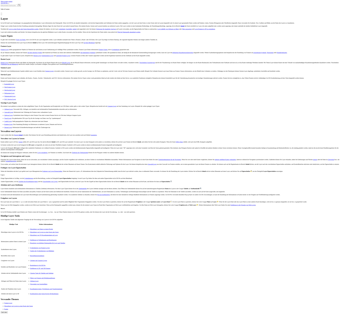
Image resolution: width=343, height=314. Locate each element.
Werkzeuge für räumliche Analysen (106, 29)
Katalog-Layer (8, 124)
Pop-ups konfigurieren (103, 194)
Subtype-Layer (8, 115)
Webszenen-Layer (9, 93)
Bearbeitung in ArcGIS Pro (37, 265)
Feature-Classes (103, 49)
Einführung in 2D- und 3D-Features (40, 268)
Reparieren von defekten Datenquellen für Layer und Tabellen (47, 243)
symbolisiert (62, 29)
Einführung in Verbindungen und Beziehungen (43, 240)
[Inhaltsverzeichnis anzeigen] (1, 14)
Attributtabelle (83, 188)
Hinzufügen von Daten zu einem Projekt (41, 229)
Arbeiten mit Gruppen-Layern (38, 260)
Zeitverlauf (331, 159)
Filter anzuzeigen (187, 29)
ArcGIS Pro (4, 3)
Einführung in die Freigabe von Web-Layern (243, 205)
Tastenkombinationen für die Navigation (169, 159)
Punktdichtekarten (282, 52)
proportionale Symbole (259, 52)
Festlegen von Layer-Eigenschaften (52, 171)
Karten (6, 309)
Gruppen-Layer (112, 106)
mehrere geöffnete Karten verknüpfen (225, 159)
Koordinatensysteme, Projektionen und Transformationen (46, 289)
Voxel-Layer (7, 118)
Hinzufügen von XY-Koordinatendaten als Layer (44, 235)
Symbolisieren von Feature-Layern (40, 248)
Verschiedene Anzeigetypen (147, 62)
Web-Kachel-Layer (9, 90)
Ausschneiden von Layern (50, 181)
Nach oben (4, 312)
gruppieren (94, 135)
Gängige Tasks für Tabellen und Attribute (41, 273)
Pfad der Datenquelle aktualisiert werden (128, 32)
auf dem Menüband (89, 42)
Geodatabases (116, 49)
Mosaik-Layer (66, 62)
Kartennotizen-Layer (47, 55)
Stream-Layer (37, 55)
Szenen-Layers (49, 71)
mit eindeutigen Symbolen (87, 52)
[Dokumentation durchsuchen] (19, 5)
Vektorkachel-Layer (9, 96)
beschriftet (69, 29)
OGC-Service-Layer (10, 99)
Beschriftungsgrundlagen (37, 256)
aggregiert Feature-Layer (63, 55)
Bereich (18, 135)
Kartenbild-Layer (9, 84)
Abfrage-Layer (8, 109)
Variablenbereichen (11, 161)
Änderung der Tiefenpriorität (80, 152)
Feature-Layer (5, 49)
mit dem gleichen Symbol (35, 52)
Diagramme (270, 52)
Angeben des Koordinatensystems (28, 181)
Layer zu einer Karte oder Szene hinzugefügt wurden (23, 29)
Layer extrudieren (42, 152)
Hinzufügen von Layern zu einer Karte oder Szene (44, 232)
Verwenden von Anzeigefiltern (38, 284)
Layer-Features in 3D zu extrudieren (205, 29)
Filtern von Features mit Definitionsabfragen (42, 278)
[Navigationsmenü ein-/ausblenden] (8, 3)
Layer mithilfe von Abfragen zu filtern (168, 29)
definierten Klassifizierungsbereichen (182, 52)
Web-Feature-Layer (9, 87)
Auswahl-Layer (8, 112)
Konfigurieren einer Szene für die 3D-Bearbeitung (44, 294)
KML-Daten (179, 142)
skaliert (75, 29)
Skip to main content (6, 1)
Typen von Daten (21, 39)
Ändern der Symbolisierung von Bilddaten (42, 251)
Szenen (20, 142)
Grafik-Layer (8, 121)
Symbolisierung (28, 178)
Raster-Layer (4, 62)
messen (315, 159)
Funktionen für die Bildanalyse (9, 64)
